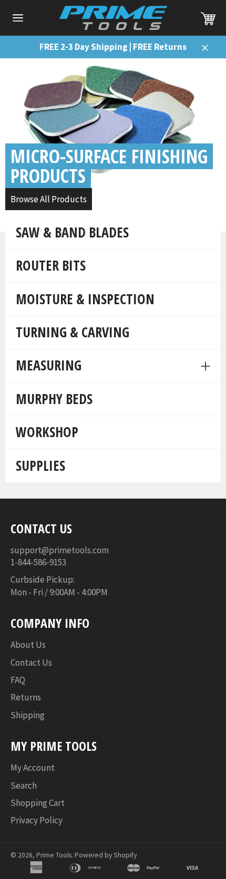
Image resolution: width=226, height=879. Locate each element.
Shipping (28, 715)
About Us (28, 644)
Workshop (47, 431)
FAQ (18, 680)
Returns (26, 697)
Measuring (48, 365)
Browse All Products (49, 199)
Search (24, 785)
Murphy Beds (54, 398)
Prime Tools (53, 855)
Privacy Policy (37, 820)
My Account (33, 767)
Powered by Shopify (106, 855)
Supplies (40, 465)
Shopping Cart (38, 803)
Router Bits (51, 265)
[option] (113, 145)
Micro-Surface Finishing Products (109, 166)
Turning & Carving (72, 332)
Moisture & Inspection (85, 298)
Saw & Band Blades (72, 232)
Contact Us (31, 662)
